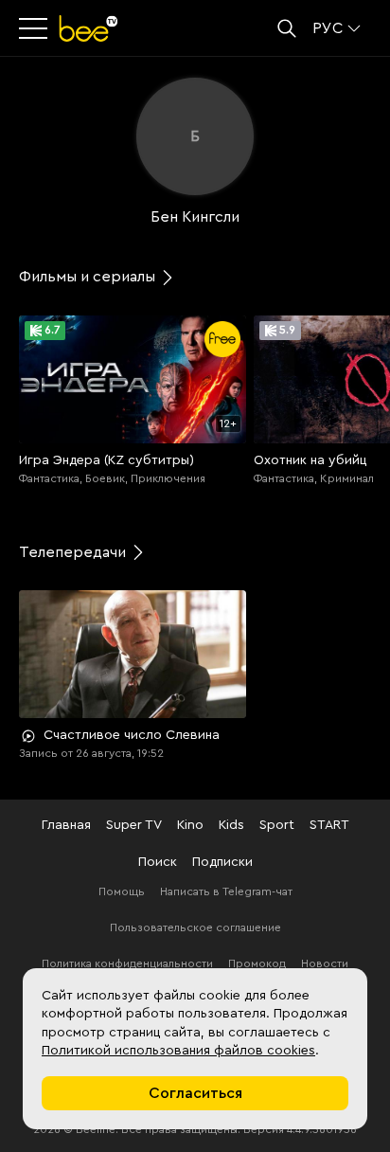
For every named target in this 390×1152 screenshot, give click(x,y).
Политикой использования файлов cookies (178, 1050)
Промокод (257, 963)
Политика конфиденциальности (127, 963)
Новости (324, 963)
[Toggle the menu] (35, 28)
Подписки (222, 862)
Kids (231, 825)
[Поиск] (286, 28)
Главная (66, 825)
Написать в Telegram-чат (226, 891)
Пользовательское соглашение (195, 927)
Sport (276, 825)
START (329, 825)
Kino (190, 825)
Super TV (134, 825)
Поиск (157, 862)
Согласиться (195, 1093)
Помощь (121, 891)
